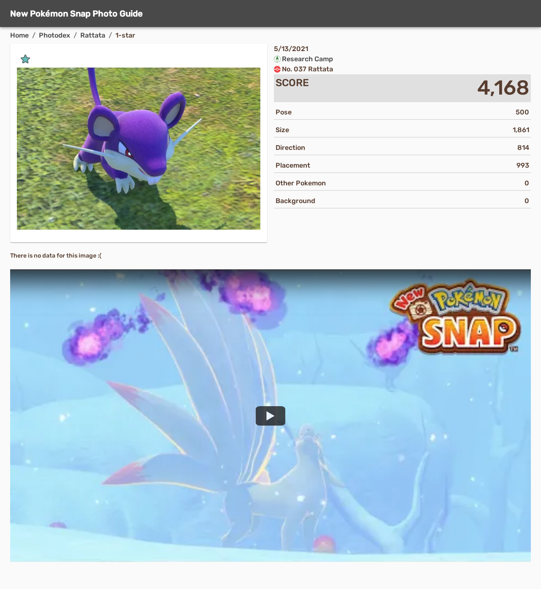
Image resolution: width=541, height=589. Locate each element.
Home (19, 35)
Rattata (92, 35)
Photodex (54, 35)
